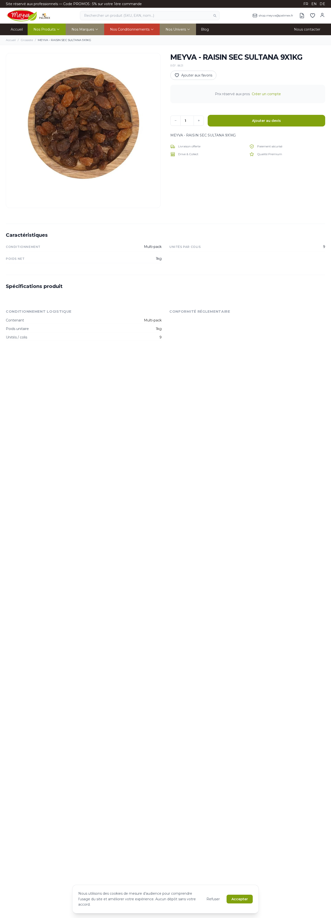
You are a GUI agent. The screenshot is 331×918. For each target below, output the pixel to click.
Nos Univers (176, 29)
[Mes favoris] (312, 15)
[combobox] (150, 15)
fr (305, 4)
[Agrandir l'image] (83, 130)
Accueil (17, 29)
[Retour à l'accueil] (28, 15)
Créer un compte (266, 94)
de (322, 4)
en (314, 4)
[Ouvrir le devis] (302, 15)
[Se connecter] (322, 15)
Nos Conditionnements (130, 29)
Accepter (239, 899)
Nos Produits (44, 29)
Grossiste (27, 40)
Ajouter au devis (266, 120)
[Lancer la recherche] (215, 15)
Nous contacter (307, 29)
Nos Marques (82, 29)
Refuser (213, 899)
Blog (205, 29)
